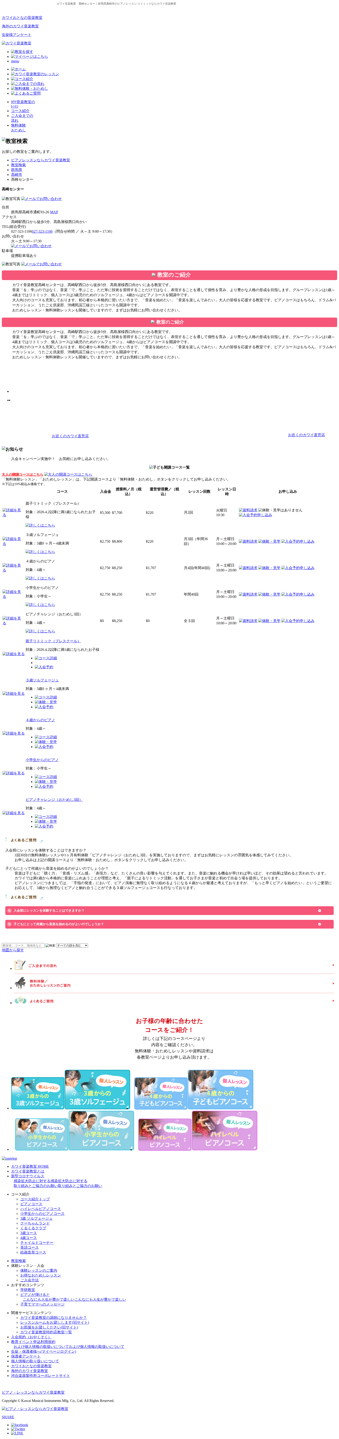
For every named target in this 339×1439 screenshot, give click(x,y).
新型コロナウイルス (56, 1181)
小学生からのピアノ (42, 760)
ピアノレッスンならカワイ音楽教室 (40, 160)
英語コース (29, 1247)
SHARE (8, 1417)
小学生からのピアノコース (42, 1214)
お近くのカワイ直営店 (70, 436)
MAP (54, 212)
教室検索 (18, 165)
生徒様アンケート (16, 35)
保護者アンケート (26, 1356)
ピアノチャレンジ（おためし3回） (54, 800)
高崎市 (16, 175)
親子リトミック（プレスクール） (53, 641)
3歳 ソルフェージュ (36, 1218)
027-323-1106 (42, 231)
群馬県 (16, 170)
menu (15, 61)
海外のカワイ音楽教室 (20, 26)
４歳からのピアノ (40, 720)
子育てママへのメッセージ (42, 1304)
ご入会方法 (29, 1280)
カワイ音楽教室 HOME (30, 1166)
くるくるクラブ (33, 1228)
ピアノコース (31, 1204)
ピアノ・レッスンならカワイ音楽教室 (33, 1392)
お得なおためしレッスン (40, 1275)
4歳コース (28, 1238)
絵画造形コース (33, 1252)
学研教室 (27, 1290)
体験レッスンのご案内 (38, 1270)
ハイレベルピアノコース (40, 1209)
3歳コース (28, 1233)
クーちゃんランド (35, 1223)
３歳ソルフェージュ (42, 680)
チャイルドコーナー (37, 1243)
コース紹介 (20, 111)
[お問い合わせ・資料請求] (41, 199)
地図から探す (13, 950)
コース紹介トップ (35, 1199)
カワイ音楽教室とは (27, 1171)
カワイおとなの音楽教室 (22, 18)
